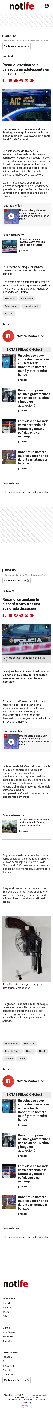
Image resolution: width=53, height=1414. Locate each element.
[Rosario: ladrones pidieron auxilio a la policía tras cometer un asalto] (9, 826)
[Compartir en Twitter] (21, 80)
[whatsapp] (10, 80)
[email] (26, 80)
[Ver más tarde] (4, 80)
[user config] (46, 6)
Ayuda (42, 1399)
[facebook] (16, 80)
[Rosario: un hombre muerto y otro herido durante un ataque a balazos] (9, 457)
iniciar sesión (19, 492)
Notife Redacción (30, 336)
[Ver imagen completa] (47, 92)
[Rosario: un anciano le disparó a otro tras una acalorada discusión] (9, 246)
